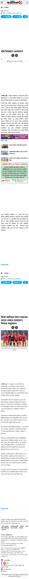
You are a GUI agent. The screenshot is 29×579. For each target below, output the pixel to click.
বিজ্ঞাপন (21, 528)
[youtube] (4, 563)
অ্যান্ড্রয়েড (5, 571)
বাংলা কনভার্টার (14, 528)
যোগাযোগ (4, 529)
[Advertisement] (14, 35)
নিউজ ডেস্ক (6, 11)
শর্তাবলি (22, 526)
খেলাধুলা (6, 7)
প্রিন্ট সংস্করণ (7, 16)
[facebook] (2, 563)
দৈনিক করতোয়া (5, 526)
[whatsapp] (8, 563)
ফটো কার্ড (18, 16)
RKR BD (18, 576)
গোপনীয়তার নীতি (14, 526)
